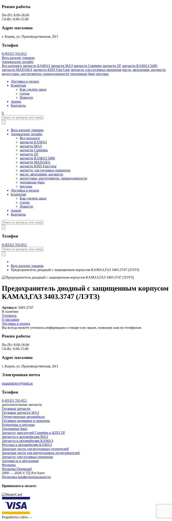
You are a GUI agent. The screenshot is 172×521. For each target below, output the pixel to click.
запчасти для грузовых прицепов (96, 70)
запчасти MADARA (17, 70)
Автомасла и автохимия (20, 461)
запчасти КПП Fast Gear (51, 70)
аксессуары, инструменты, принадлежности (35, 74)
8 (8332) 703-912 (14, 54)
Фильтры (9, 465)
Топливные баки (14, 429)
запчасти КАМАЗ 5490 (139, 66)
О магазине (10, 319)
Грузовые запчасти (16, 409)
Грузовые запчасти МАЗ (20, 413)
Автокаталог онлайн (17, 62)
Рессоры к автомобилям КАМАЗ (27, 445)
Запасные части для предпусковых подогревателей (41, 453)
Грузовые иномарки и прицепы (26, 421)
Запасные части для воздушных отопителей (35, 449)
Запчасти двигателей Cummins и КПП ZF (33, 433)
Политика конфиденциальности (26, 477)
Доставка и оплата (25, 81)
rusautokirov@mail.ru (17, 383)
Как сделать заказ (33, 89)
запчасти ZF (112, 66)
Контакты (18, 105)
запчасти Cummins (88, 66)
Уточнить (9, 315)
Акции (16, 101)
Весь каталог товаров (18, 58)
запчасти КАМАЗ (36, 66)
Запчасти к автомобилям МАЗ (25, 437)
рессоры (102, 74)
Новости (26, 97)
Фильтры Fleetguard (17, 469)
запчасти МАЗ (62, 66)
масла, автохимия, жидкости (144, 70)
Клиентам (18, 85)
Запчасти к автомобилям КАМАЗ (27, 441)
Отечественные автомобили (23, 417)
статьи (25, 93)
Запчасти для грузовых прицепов (27, 457)
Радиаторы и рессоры (18, 425)
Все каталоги (12, 66)
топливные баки (82, 74)
